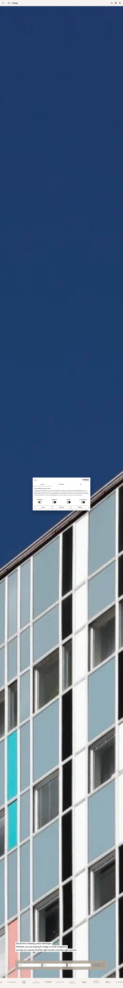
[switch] (54, 502)
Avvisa (43, 507)
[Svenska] (116, 3)
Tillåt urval (61, 507)
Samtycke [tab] (42, 484)
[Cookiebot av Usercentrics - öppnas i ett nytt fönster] (83, 480)
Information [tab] (61, 484)
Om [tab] (80, 484)
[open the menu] (3, 3)
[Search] (112, 3)
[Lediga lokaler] (9, 3)
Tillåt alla (80, 507)
